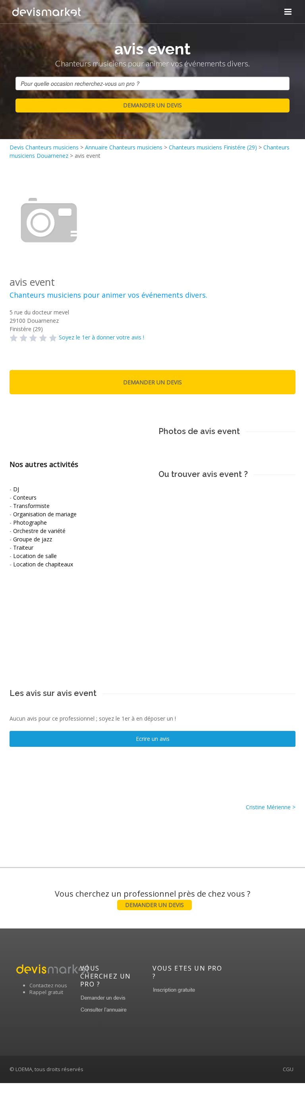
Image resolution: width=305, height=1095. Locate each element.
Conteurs (25, 497)
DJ (16, 489)
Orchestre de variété (39, 531)
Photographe (30, 522)
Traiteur (23, 547)
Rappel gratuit (46, 992)
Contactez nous (48, 985)
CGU (288, 1069)
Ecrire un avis (153, 738)
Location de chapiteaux (43, 564)
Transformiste (31, 506)
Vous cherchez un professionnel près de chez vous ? (152, 898)
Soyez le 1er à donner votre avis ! (101, 337)
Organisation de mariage (45, 514)
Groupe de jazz (32, 539)
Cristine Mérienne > (270, 807)
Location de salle (35, 556)
